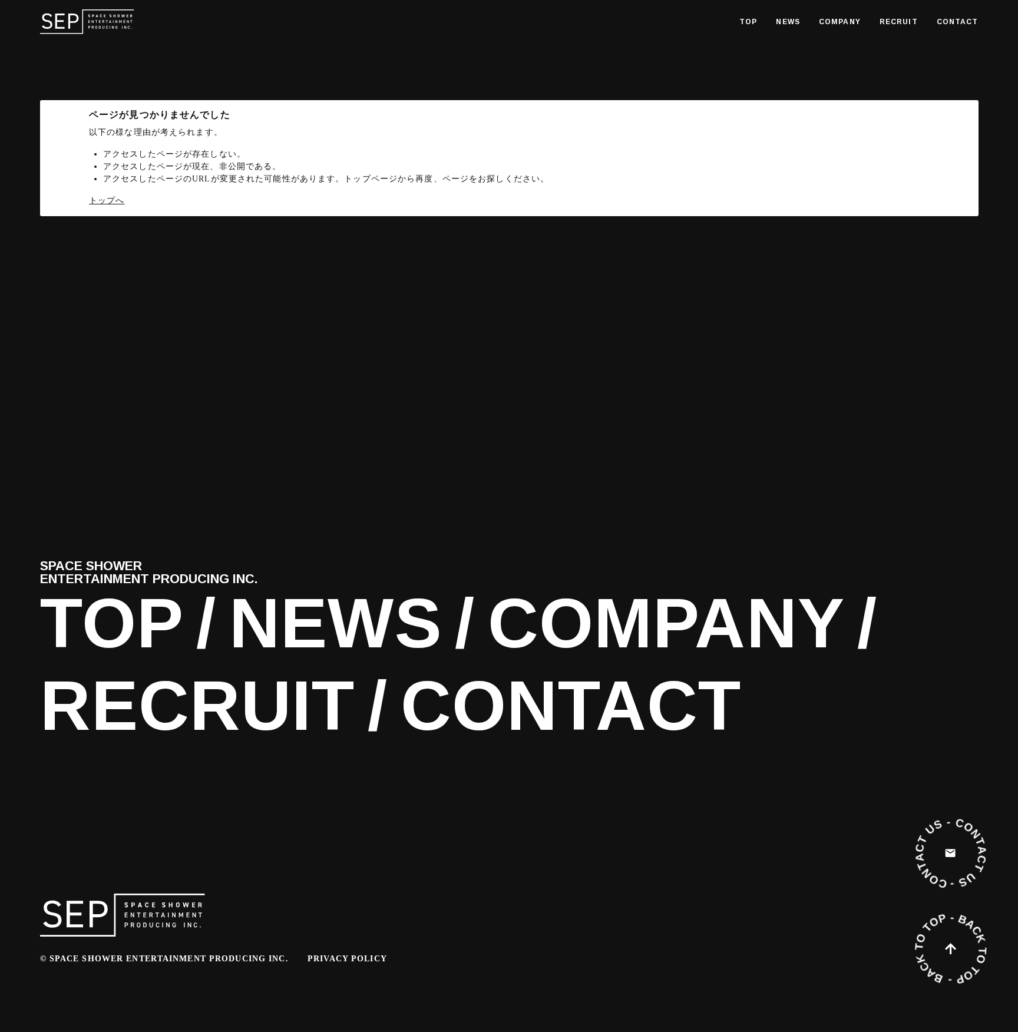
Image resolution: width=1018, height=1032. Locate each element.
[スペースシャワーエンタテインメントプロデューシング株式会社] (87, 22)
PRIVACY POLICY (347, 958)
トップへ (106, 200)
